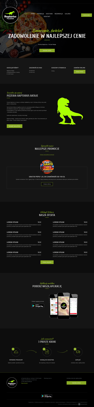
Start (26, 14)
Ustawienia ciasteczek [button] (50, 402)
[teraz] (57, 71)
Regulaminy (31, 402)
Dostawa (49, 14)
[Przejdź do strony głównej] (10, 15)
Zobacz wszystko (47, 262)
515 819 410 (32, 72)
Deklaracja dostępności (71, 402)
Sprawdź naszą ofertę (14, 126)
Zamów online (86, 15)
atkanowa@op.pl (28, 381)
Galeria (67, 14)
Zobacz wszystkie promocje (47, 154)
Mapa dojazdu (24, 383)
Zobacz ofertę (79, 71)
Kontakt (47, 16)
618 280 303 (32, 70)
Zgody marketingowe (61, 402)
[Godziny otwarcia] (59, 71)
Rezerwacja (59, 14)
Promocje (40, 14)
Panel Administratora (82, 402)
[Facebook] (3, 1)
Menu (33, 14)
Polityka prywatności (39, 402)
